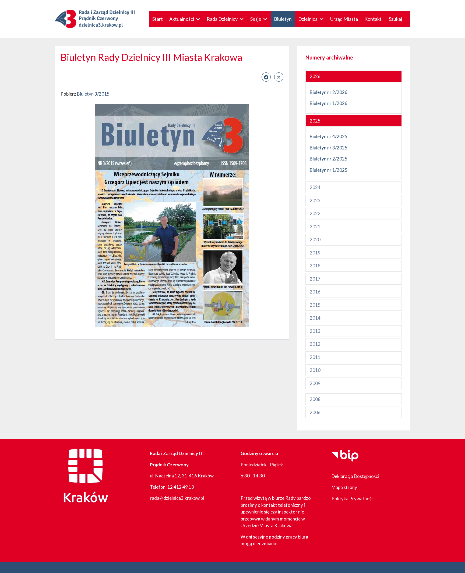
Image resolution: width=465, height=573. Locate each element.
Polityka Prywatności (353, 498)
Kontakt (373, 19)
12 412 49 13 (180, 487)
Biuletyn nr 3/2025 (328, 148)
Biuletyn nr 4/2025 (328, 136)
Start (157, 19)
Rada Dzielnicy (222, 19)
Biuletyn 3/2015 (93, 94)
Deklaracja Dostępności (355, 476)
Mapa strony (344, 487)
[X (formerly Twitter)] (278, 77)
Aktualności (181, 19)
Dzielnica (308, 19)
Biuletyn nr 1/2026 (328, 103)
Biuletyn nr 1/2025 (329, 170)
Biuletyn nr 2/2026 (328, 92)
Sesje (255, 19)
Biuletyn (283, 19)
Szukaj (395, 19)
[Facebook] (266, 77)
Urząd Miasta (344, 19)
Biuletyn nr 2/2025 (328, 159)
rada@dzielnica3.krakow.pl (177, 498)
